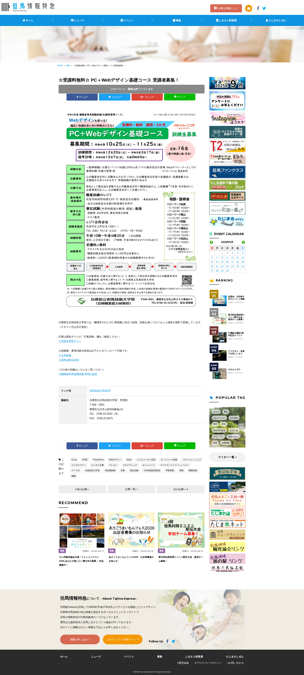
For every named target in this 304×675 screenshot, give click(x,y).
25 (237, 266)
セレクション (219, 418)
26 (242, 266)
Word (129, 459)
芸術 (215, 424)
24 (232, 266)
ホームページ (148, 465)
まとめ (216, 412)
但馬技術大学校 (92, 470)
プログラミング (130, 465)
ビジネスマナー (79, 465)
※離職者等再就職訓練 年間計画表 (78, 374)
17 (232, 262)
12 (242, 257)
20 (212, 266)
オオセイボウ (234, 369)
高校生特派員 (219, 430)
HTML (85, 459)
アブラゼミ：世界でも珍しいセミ (236, 352)
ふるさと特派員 (228, 20)
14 (217, 262)
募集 (178, 20)
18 (237, 262)
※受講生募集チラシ (70, 341)
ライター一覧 (226, 457)
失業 (123, 470)
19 (242, 262)
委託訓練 (134, 470)
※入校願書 (65, 355)
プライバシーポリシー (208, 663)
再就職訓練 (110, 470)
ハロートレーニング (192, 459)
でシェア (83, 97)
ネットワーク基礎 (169, 459)
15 (222, 262)
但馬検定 (226, 443)
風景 (226, 412)
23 (227, 266)
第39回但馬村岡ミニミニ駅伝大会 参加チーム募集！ (236, 317)
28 (217, 270)
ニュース (79, 20)
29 (222, 270)
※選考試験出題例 (69, 360)
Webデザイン (115, 459)
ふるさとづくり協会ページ (121, 639)
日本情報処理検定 (152, 470)
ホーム (29, 20)
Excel (74, 459)
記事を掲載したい (228, 8)
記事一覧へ (131, 489)
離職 (74, 476)
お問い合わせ (236, 663)
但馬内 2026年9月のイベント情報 (236, 298)
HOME (60, 65)
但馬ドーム (233, 436)
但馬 (215, 443)
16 (227, 262)
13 (212, 262)
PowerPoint (98, 459)
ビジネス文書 (97, 465)
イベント (129, 20)
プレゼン (113, 465)
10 (232, 257)
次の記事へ (180, 489)
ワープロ (76, 470)
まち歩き (234, 418)
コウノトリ (218, 436)
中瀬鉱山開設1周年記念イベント (236, 334)
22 (222, 266)
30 (227, 270)
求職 (181, 470)
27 (212, 270)
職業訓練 (193, 470)
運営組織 (184, 663)
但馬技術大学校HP (100, 390)
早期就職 (170, 470)
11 (237, 257)
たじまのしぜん (277, 20)
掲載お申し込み (79, 639)
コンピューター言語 (146, 459)
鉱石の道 (234, 430)
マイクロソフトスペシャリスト (174, 465)
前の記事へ (83, 489)
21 (217, 266)
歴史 (224, 424)
